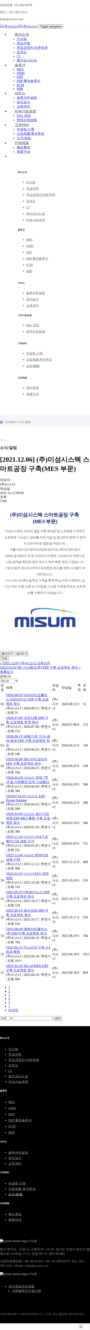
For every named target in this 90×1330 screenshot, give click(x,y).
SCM (29, 265)
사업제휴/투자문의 (39, 359)
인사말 (31, 182)
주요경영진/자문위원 (40, 194)
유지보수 (32, 299)
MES (29, 239)
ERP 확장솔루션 (37, 258)
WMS (29, 246)
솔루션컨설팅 (35, 293)
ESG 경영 (32, 325)
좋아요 (7, 653)
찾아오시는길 (35, 213)
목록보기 (6, 672)
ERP (29, 252)
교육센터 (32, 305)
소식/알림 (33, 366)
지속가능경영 (35, 220)
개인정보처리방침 (21, 1286)
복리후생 (32, 387)
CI (27, 207)
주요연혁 (32, 188)
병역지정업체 (35, 331)
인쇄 (4, 658)
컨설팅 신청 (34, 353)
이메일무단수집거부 (26, 1290)
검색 (57, 1018)
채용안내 (32, 394)
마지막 (13, 1010)
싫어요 (21, 653)
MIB (29, 271)
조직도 (31, 201)
